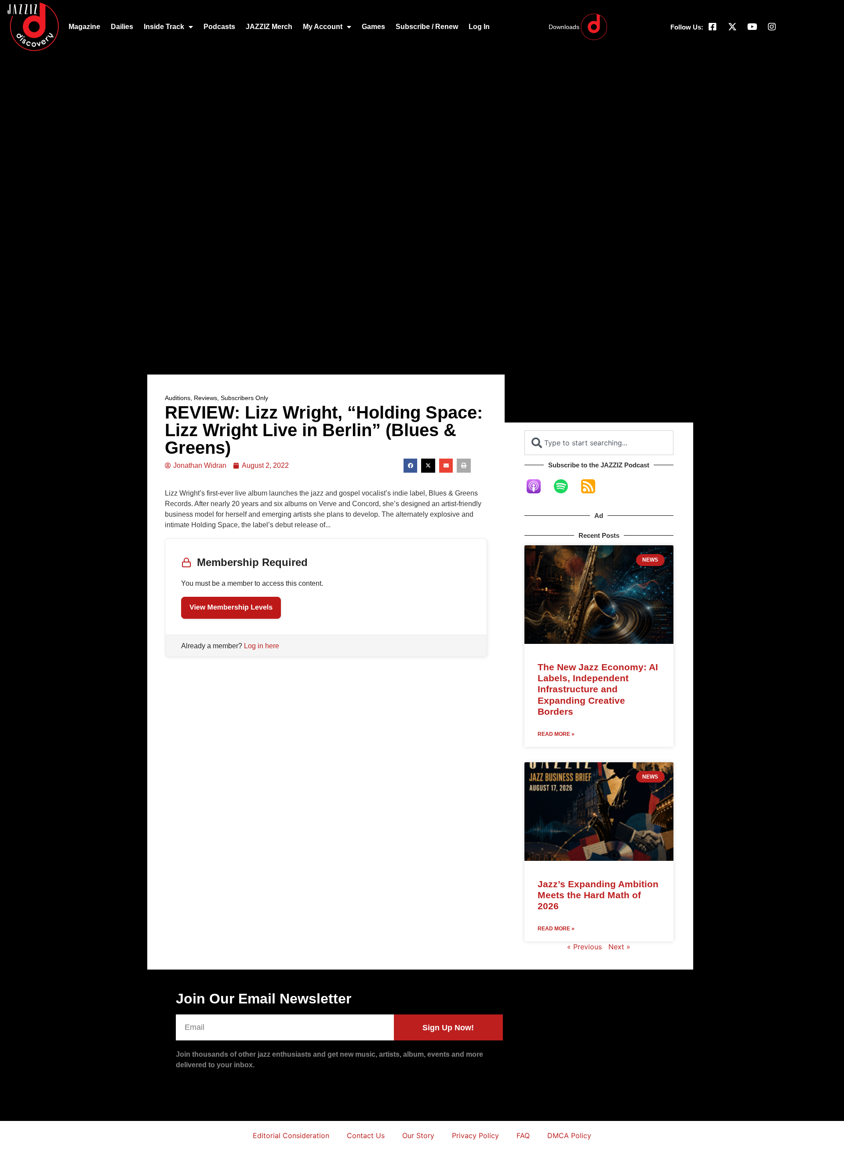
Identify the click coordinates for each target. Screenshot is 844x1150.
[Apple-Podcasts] (538, 486)
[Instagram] (772, 27)
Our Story (418, 1135)
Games (373, 26)
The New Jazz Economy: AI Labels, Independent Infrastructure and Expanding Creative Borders (598, 689)
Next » (619, 946)
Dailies (122, 26)
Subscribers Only (244, 397)
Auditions (177, 397)
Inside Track (164, 26)
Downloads (564, 26)
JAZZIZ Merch (269, 26)
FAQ (523, 1135)
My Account (322, 26)
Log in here (261, 646)
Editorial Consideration (291, 1135)
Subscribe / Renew (427, 26)
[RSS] (592, 486)
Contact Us (366, 1135)
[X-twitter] (732, 27)
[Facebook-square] (712, 27)
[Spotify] (565, 486)
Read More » (556, 734)
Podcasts (219, 26)
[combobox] (598, 442)
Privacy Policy (475, 1135)
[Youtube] (752, 27)
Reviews (205, 397)
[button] (411, 466)
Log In (479, 26)
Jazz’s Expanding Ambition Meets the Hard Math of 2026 (598, 895)
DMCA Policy (569, 1135)
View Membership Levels (231, 607)
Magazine (84, 26)
